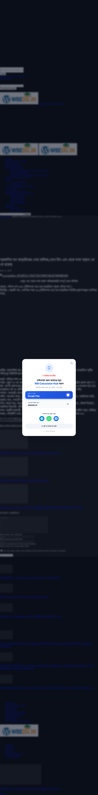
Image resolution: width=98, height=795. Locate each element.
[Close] (72, 363)
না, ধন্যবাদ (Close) (49, 431)
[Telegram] (41, 418)
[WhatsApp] (49, 418)
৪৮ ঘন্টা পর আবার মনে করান (49, 426)
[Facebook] (56, 418)
